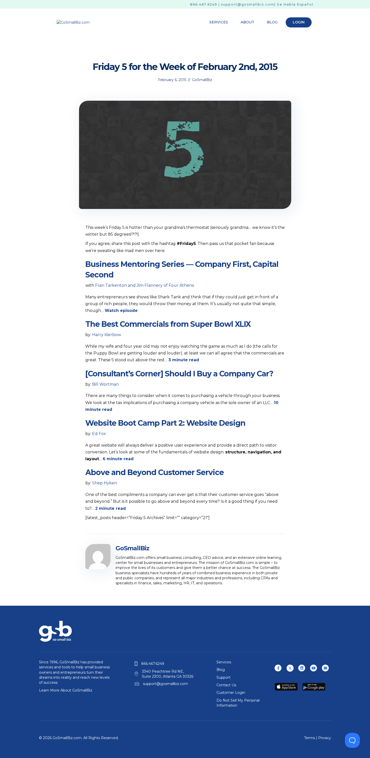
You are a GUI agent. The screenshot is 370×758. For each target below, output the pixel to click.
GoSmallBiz (202, 80)
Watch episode (121, 310)
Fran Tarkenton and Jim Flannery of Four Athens (144, 285)
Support (223, 677)
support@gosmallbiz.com (247, 4)
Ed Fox (99, 433)
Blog (272, 22)
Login (299, 22)
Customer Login (230, 692)
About (247, 22)
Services (218, 22)
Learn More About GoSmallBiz (65, 690)
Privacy (324, 738)
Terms (309, 738)
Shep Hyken (104, 483)
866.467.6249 (203, 4)
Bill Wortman (105, 384)
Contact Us (226, 685)
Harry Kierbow (106, 334)
